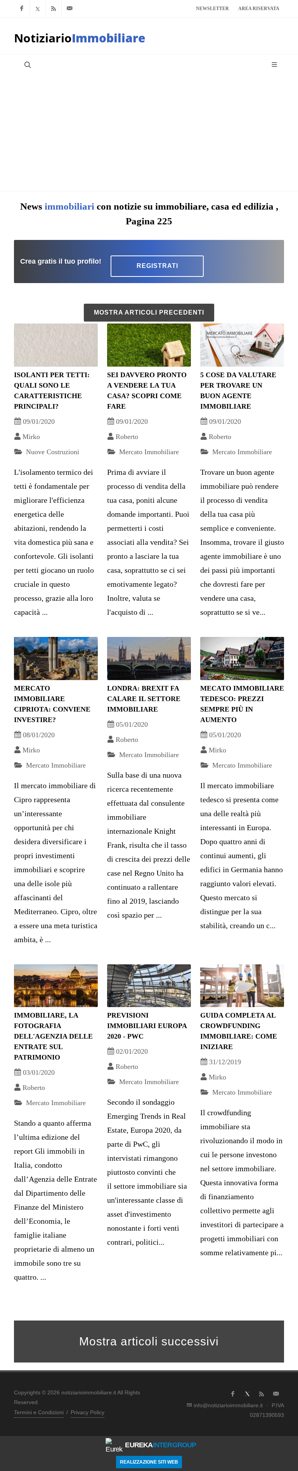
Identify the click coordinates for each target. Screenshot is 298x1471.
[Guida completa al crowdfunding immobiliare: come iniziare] (242, 985)
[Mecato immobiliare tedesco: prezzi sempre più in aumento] (242, 658)
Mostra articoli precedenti (149, 312)
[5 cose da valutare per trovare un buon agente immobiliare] (242, 345)
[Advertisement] (149, 132)
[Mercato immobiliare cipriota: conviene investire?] (56, 658)
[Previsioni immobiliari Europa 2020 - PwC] (149, 985)
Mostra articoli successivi (149, 1341)
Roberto (127, 437)
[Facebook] (21, 8)
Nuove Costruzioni (51, 452)
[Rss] (53, 8)
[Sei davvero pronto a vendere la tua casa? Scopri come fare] (149, 345)
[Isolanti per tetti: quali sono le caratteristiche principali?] (56, 345)
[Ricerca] (27, 64)
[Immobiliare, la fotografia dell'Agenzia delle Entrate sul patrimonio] (56, 985)
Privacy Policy (87, 1412)
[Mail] (69, 8)
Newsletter (212, 8)
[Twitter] (37, 8)
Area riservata (258, 8)
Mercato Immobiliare (148, 452)
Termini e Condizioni (39, 1412)
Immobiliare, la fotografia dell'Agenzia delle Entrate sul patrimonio (53, 1036)
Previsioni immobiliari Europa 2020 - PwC (147, 1025)
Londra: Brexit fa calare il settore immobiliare (143, 698)
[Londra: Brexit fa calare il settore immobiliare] (149, 658)
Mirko (31, 437)
